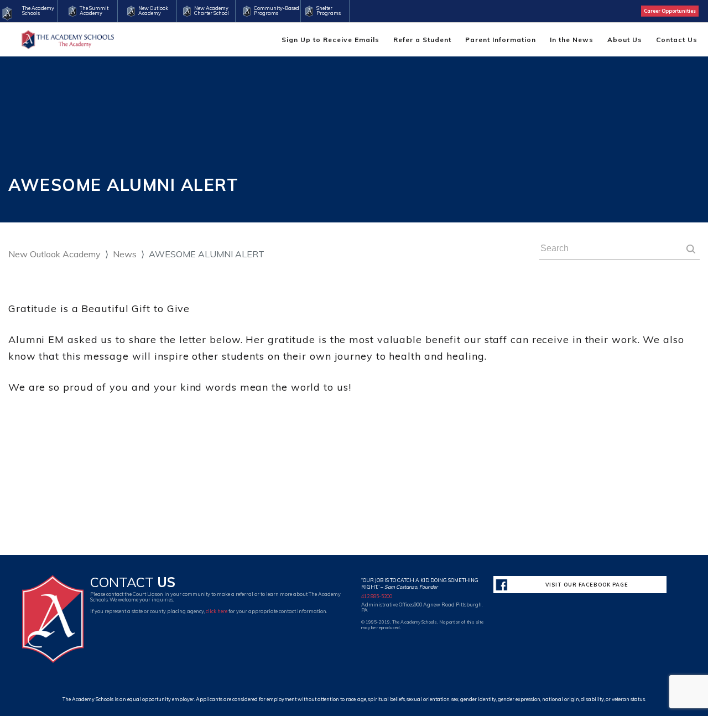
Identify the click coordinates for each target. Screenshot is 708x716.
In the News (572, 39)
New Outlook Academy (54, 254)
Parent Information (500, 39)
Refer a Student (422, 39)
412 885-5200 (376, 596)
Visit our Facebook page (586, 585)
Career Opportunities (670, 11)
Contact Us (676, 39)
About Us (624, 39)
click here (216, 611)
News (125, 254)
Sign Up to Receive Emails (330, 39)
